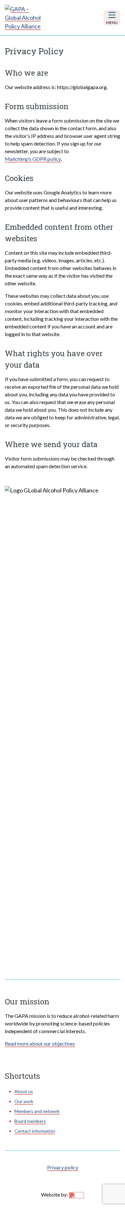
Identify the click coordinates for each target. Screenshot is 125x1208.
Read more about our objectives (40, 1043)
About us (23, 1091)
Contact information (34, 1131)
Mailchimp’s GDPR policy (33, 159)
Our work (23, 1101)
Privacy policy (62, 1167)
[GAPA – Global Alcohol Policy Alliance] (24, 18)
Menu (112, 22)
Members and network (37, 1111)
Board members (30, 1121)
